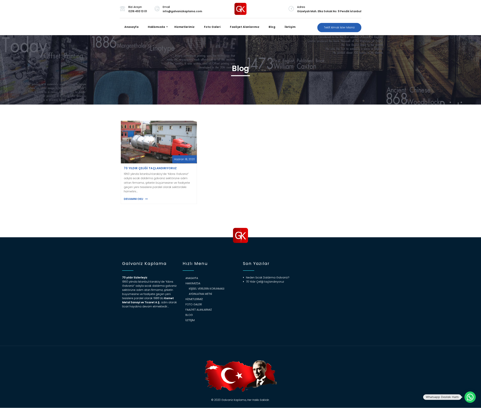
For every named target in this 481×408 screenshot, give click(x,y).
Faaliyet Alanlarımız (244, 27)
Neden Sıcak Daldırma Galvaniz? (267, 277)
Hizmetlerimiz (184, 27)
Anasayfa (131, 27)
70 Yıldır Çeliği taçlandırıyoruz (150, 168)
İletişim (290, 27)
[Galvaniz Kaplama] (240, 9)
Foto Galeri (212, 27)
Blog (272, 27)
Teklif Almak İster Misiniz (339, 27)
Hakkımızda (156, 27)
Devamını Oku (133, 199)
